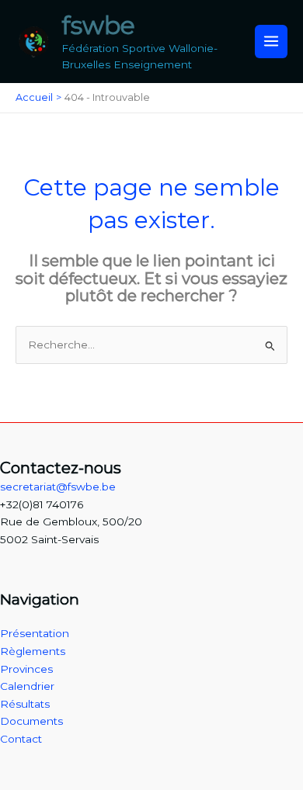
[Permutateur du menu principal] (271, 41)
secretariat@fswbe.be (58, 486)
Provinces (26, 669)
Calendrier (27, 686)
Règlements (32, 651)
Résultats (25, 704)
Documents (31, 721)
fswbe (98, 25)
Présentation (34, 633)
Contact (21, 739)
